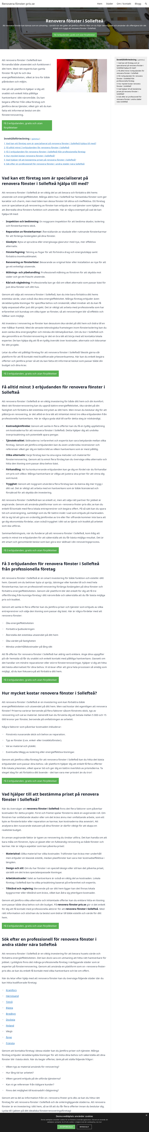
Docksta (10, 1019)
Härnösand (12, 996)
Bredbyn (11, 1013)
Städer (109, 3)
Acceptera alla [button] (66, 1127)
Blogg (138, 3)
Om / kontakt (124, 3)
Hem (99, 3)
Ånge (9, 1037)
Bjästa (9, 1007)
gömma (35, 138)
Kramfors (11, 990)
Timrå (9, 1001)
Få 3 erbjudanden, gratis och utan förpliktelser (74, 35)
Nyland (10, 1025)
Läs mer (99, 1122)
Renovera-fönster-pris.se (18, 4)
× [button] (146, 1115)
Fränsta (10, 1043)
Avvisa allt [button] (84, 1127)
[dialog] (74, 1122)
